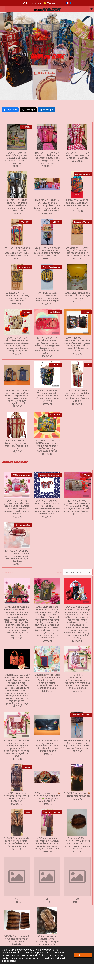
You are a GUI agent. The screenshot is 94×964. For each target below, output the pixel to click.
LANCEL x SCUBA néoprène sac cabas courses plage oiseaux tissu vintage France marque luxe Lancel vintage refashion (16, 344)
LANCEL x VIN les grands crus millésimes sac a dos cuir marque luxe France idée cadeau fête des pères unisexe (17, 507)
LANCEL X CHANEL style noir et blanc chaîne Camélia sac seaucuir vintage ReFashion (16, 205)
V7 (16, 899)
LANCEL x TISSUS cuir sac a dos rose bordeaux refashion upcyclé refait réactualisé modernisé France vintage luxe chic (16, 748)
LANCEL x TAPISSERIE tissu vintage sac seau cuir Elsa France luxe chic (17, 444)
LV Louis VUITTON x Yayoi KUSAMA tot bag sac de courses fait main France (16, 296)
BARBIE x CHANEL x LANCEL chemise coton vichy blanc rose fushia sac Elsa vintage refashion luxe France (47, 205)
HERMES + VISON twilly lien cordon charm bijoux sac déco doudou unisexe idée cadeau (77, 744)
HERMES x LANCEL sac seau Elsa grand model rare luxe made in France (77, 204)
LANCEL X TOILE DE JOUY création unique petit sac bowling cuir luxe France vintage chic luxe (17, 555)
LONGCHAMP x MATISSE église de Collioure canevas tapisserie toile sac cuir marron (17, 157)
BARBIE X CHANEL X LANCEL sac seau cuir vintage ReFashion (77, 155)
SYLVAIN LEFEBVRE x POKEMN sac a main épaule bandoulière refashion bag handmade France (47, 445)
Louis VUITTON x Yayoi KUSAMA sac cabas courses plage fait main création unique (47, 251)
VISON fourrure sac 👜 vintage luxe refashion (77, 794)
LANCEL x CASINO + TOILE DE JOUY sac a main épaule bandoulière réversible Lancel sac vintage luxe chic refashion (47, 507)
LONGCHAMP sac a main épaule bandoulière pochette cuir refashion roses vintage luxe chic (47, 745)
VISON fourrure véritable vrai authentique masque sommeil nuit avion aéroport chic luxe (47, 941)
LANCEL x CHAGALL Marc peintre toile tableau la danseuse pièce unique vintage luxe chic (47, 395)
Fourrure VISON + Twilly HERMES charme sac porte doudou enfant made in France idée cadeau (77, 843)
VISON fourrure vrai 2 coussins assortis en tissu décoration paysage (16, 940)
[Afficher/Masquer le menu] (2, 9)
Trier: (59, 572)
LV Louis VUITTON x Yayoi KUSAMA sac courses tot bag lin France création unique (77, 251)
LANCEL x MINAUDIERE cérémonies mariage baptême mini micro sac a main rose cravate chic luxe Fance (77, 681)
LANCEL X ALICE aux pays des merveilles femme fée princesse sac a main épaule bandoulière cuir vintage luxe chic (17, 396)
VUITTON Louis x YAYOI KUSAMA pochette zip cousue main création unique (47, 296)
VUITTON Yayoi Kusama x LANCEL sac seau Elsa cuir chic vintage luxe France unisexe (17, 251)
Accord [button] (83, 955)
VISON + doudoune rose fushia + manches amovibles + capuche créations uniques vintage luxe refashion (47, 843)
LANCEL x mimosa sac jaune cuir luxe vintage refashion (77, 295)
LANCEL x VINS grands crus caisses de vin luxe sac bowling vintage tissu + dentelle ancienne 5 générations (77, 505)
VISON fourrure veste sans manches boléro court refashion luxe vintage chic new (16, 842)
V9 (77, 899)
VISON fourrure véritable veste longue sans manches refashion (16, 797)
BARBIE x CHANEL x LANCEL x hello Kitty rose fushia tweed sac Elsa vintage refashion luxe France (47, 157)
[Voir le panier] (91, 9)
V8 (47, 899)
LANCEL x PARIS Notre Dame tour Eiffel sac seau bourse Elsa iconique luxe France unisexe (77, 395)
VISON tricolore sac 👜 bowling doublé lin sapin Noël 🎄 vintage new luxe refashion (47, 797)
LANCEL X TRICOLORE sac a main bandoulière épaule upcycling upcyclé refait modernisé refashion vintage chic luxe (47, 681)
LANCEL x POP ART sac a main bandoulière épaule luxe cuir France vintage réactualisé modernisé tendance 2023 (77, 344)
